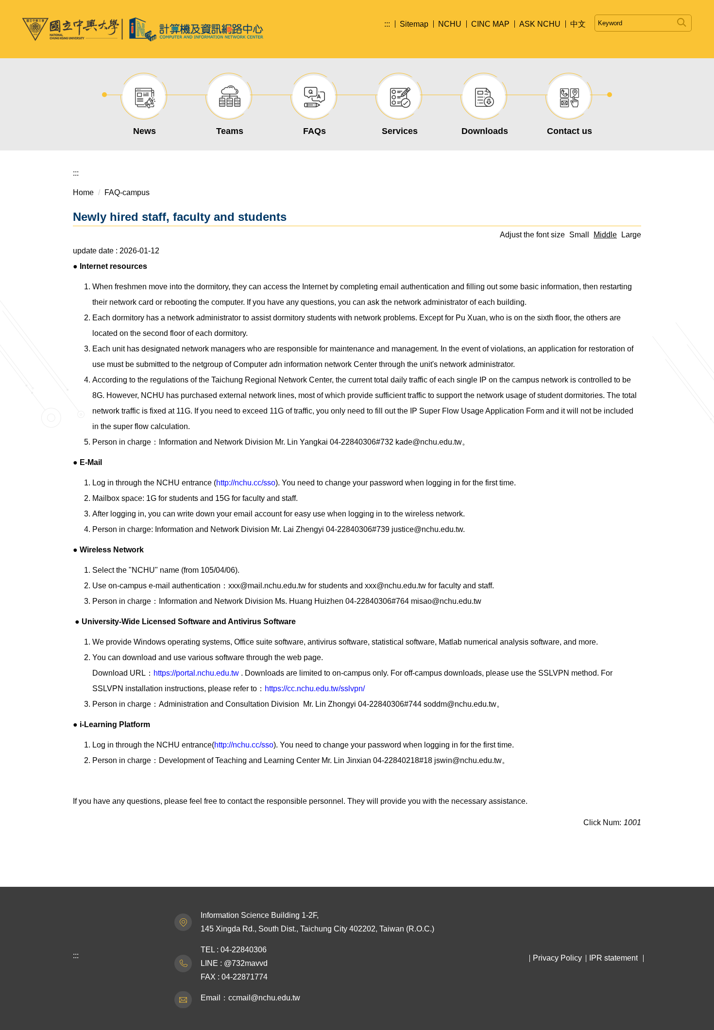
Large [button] (631, 235)
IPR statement (613, 958)
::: (387, 24)
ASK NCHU (540, 24)
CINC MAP (490, 24)
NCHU (449, 24)
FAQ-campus (127, 192)
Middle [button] (605, 235)
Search (681, 20)
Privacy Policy (557, 958)
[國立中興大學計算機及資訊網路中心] (142, 29)
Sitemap (414, 24)
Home (83, 192)
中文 (578, 24)
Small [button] (579, 235)
